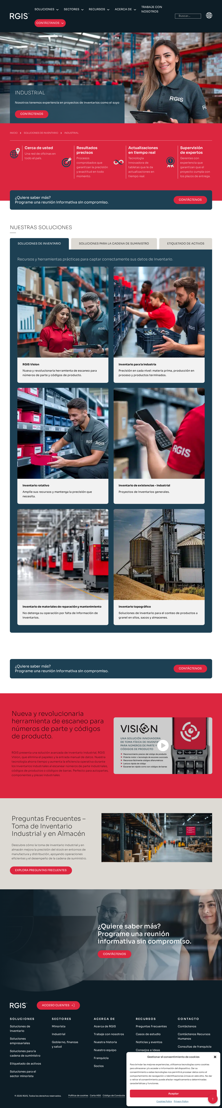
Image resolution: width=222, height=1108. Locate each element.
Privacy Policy (181, 1101)
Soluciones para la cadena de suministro (25, 1053)
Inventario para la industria (137, 364)
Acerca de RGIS (105, 1026)
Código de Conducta (114, 1095)
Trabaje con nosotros (151, 9)
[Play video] (163, 745)
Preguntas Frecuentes (151, 1026)
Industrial (58, 1034)
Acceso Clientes (55, 1005)
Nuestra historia (105, 1042)
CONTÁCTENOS (31, 114)
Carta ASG (95, 1095)
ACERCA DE (123, 9)
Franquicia (101, 1058)
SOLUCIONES (44, 9)
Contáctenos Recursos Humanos (194, 1036)
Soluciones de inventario (41, 132)
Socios (99, 1066)
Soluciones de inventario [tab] (39, 243)
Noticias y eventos (149, 1042)
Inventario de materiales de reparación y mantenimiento (62, 606)
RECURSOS (97, 9)
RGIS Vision (31, 364)
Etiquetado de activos (25, 1063)
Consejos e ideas (148, 1050)
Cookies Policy (164, 1101)
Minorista (58, 1026)
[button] (215, 1057)
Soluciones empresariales (20, 1041)
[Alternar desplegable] (57, 9)
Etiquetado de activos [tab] (185, 243)
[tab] (39, 244)
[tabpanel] (111, 441)
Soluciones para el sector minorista (23, 1074)
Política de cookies (78, 1095)
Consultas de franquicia (194, 1046)
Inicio (14, 132)
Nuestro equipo (105, 1050)
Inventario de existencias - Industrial (144, 485)
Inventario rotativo (36, 485)
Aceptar (173, 1093)
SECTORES (71, 9)
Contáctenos (187, 1026)
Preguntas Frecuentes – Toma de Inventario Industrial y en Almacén (49, 826)
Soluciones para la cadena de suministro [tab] (114, 243)
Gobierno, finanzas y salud (65, 1044)
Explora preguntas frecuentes (41, 870)
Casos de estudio (148, 1034)
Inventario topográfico (135, 606)
